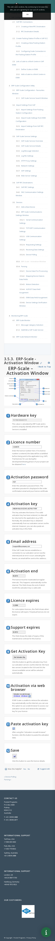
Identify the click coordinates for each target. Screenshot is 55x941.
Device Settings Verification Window (33, 304)
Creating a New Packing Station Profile (30, 44)
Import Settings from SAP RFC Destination (29, 128)
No (29, 769)
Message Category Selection (32, 325)
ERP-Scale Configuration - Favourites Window (28, 92)
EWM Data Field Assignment (36, 297)
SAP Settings (26, 171)
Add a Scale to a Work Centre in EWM (30, 76)
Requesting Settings (33, 245)
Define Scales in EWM (29, 69)
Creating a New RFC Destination (33, 26)
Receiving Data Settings (35, 249)
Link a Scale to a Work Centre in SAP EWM (28, 63)
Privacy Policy (31, 938)
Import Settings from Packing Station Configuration (29, 111)
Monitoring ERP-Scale (19, 316)
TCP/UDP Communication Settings (32, 230)
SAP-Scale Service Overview (32, 141)
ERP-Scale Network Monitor (26, 337)
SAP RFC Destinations (24, 182)
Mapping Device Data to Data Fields (31, 277)
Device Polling (31, 254)
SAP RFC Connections (24, 22)
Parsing (24, 266)
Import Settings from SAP (25, 105)
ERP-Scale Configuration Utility (23, 85)
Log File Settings (27, 156)
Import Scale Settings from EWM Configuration (31, 119)
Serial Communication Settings (31, 221)
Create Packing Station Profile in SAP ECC (32, 38)
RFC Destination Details (30, 31)
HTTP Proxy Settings (29, 161)
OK (27, 14)
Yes (24, 769)
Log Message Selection (30, 151)
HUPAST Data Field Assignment (29, 291)
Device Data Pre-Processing (36, 271)
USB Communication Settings (30, 238)
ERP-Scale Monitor (23, 320)
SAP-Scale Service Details (31, 146)
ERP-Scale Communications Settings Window (29, 213)
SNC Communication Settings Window (29, 194)
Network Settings (27, 166)
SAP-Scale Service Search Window (34, 98)
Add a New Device (28, 207)
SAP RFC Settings (27, 187)
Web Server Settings (29, 176)
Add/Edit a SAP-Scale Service (32, 330)
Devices (19, 202)
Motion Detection (32, 284)
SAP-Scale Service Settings (26, 136)
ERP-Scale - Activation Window (33, 261)
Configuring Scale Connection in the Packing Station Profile (31, 53)
